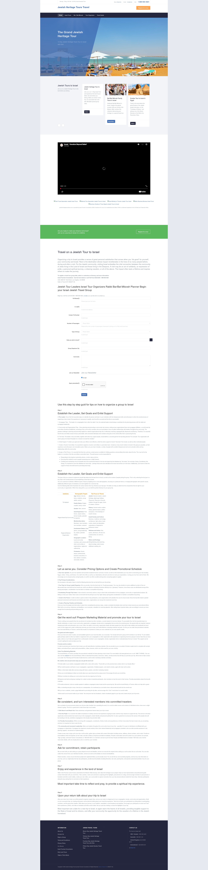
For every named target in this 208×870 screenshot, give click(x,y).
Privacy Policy (61, 843)
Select (87, 112)
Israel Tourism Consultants (65, 849)
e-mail (85, 295)
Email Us (132, 847)
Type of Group (75, 332)
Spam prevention (74, 383)
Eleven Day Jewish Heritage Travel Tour (92, 832)
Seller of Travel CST (103, 866)
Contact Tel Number (74, 315)
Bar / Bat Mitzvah (78, 15)
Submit (84, 394)
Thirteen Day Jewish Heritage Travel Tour (91, 837)
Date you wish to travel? (73, 340)
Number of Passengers (73, 323)
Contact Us (129, 2)
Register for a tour (143, 8)
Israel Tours (68, 15)
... (151, 340)
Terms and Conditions (64, 840)
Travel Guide (100, 15)
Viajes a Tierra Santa (63, 855)
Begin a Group (62, 837)
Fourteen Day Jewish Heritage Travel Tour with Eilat (91, 842)
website (67, 655)
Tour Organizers (90, 15)
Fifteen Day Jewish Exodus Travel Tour (92, 847)
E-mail (77, 307)
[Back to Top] (204, 857)
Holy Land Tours (62, 852)
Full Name (76, 298)
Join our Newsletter (74, 373)
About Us (119, 2)
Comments (76, 357)
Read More (111, 121)
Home (60, 15)
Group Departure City (73, 348)
